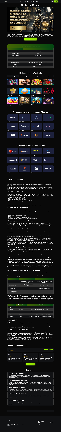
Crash (36, 76)
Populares (12, 76)
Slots (47, 76)
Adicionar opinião (48, 349)
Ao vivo (24, 76)
